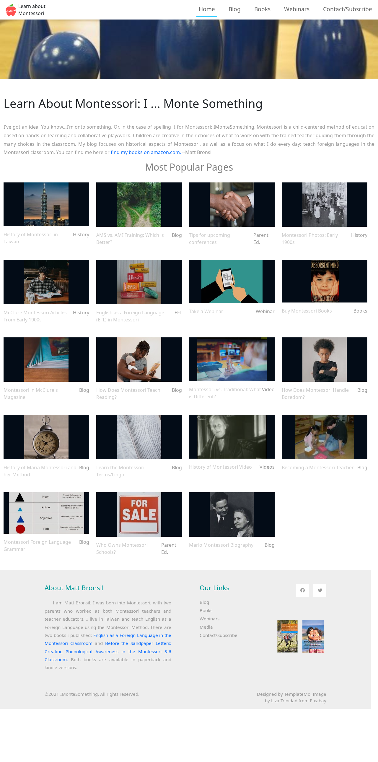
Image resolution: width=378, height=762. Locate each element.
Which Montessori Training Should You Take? (139, 204)
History (46, 204)
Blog (235, 9)
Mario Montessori (232, 514)
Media (206, 627)
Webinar (232, 281)
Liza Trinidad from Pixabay (298, 700)
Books (262, 9)
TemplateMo (297, 694)
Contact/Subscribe (347, 9)
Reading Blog (139, 359)
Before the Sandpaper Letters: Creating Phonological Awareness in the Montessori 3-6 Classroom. (108, 651)
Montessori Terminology (139, 437)
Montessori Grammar (46, 513)
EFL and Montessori (139, 282)
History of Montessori (46, 437)
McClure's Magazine (46, 359)
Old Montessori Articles (46, 282)
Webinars (296, 9)
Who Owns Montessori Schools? (139, 514)
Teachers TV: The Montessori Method (232, 437)
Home (207, 9)
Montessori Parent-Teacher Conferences (232, 204)
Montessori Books (324, 281)
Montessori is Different (232, 359)
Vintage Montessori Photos (324, 204)
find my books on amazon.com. (146, 152)
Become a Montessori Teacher (324, 437)
